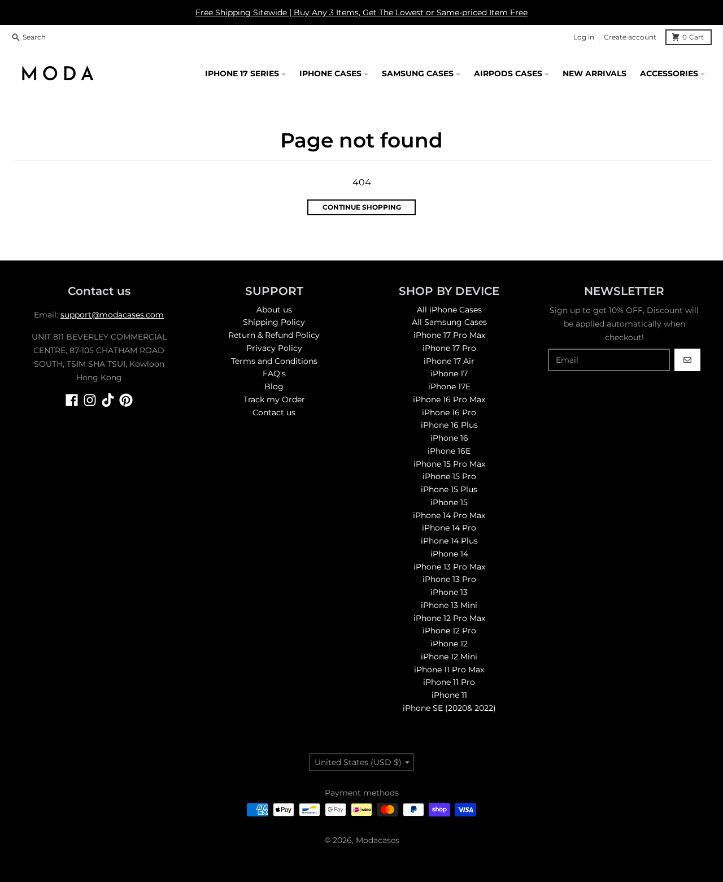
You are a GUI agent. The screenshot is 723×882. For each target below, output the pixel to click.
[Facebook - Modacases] (72, 400)
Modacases (377, 840)
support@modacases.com (112, 315)
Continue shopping (362, 207)
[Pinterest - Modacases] (126, 400)
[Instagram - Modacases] (90, 400)
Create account (630, 37)
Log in (583, 37)
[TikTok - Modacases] (108, 400)
